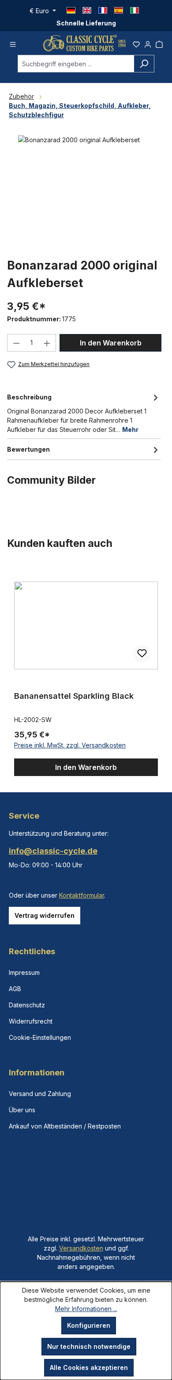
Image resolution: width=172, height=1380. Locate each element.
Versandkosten (81, 1248)
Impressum (24, 972)
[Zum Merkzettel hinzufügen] (142, 653)
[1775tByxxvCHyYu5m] (86, 184)
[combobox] (76, 63)
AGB (15, 988)
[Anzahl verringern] (16, 343)
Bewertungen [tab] (28, 449)
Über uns (22, 1110)
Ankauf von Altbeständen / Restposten (65, 1126)
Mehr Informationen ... (86, 1308)
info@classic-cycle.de (53, 850)
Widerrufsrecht (30, 1021)
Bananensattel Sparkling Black (74, 696)
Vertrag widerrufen (45, 915)
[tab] (84, 412)
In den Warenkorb (111, 342)
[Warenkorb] (159, 43)
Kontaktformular (81, 895)
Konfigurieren (88, 1325)
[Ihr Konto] (148, 43)
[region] (86, 670)
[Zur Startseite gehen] (84, 43)
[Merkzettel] (136, 43)
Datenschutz (27, 1005)
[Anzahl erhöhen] (47, 343)
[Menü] (13, 43)
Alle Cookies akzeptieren (89, 1367)
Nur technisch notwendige (89, 1346)
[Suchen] (144, 63)
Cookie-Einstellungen (40, 1037)
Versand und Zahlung (40, 1093)
